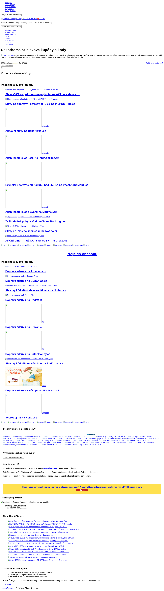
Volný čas (9, 44)
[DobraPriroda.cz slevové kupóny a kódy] (84, 443)
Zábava (8, 42)
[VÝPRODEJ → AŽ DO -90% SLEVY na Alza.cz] (27, 552)
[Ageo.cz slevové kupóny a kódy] (113, 436)
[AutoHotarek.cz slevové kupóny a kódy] (99, 443)
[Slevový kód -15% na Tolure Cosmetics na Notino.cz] (29, 532)
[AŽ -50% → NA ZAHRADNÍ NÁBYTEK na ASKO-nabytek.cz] (32, 529)
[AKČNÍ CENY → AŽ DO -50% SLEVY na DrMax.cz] (21, 236)
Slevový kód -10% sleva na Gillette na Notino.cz (35, 290)
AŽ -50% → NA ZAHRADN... (68, 529)
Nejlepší (8, 3)
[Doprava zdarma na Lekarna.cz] (21, 535)
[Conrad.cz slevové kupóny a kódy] (123, 436)
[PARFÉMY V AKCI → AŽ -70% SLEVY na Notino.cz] (29, 524)
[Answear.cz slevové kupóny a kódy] (79, 436)
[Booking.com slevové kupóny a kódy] (119, 440)
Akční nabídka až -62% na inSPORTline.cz (32, 157)
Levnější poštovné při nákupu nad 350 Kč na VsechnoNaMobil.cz (46, 184)
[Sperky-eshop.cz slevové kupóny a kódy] (36, 440)
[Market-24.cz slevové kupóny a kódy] (142, 438)
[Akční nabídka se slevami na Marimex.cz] (23, 207)
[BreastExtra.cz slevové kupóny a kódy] (48, 445)
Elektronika (9, 32)
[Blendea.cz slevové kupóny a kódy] (130, 438)
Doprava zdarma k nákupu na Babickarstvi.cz (34, 390)
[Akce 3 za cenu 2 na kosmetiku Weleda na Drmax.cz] (29, 521)
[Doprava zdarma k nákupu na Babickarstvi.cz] (23, 386)
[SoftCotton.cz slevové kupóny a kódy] (146, 436)
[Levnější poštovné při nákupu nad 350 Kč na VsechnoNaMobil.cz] (23, 180)
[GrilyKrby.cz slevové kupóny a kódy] (133, 436)
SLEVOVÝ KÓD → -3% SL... (64, 543)
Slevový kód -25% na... (59, 555)
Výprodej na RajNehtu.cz (21, 417)
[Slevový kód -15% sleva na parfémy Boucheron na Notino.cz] (32, 538)
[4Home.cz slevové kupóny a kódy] (58, 245)
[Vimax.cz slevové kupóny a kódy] (60, 445)
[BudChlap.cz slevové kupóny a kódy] (102, 436)
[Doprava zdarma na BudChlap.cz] (19, 276)
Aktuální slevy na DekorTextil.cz (25, 130)
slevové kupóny (50, 468)
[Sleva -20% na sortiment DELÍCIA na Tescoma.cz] (28, 549)
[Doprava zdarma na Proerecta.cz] (19, 267)
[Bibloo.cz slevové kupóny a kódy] (97, 440)
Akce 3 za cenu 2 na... (60, 521)
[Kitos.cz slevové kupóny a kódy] (74, 438)
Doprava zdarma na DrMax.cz (23, 299)
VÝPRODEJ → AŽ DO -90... (58, 552)
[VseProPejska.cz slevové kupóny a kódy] (50, 438)
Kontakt (8, 584)
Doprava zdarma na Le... (44, 535)
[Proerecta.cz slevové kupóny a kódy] (35, 445)
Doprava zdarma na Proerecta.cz (25, 271)
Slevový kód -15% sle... (57, 527)
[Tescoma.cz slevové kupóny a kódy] (77, 245)
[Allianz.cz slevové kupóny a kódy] (38, 438)
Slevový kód (52, 286)
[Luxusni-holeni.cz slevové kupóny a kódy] (11, 443)
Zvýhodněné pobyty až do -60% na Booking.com (36, 221)
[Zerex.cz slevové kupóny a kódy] (87, 245)
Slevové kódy (10, 7)
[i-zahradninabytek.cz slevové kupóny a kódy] (28, 443)
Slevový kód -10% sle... (59, 541)
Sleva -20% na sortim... (58, 549)
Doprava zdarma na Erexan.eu (24, 326)
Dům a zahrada (11, 34)
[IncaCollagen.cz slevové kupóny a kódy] (45, 443)
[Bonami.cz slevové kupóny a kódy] (83, 438)
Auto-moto (9, 40)
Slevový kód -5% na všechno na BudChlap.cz (34, 363)
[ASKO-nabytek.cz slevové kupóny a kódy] (71, 440)
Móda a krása (10, 30)
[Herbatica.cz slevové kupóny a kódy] (23, 440)
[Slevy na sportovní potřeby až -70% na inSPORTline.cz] (28, 99)
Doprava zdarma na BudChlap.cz (26, 280)
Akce (56, 90)
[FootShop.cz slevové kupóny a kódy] (19, 436)
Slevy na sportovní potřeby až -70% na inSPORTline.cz (40, 103)
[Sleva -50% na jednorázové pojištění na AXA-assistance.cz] (29, 90)
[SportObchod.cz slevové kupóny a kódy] (25, 438)
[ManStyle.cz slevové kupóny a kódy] (80, 445)
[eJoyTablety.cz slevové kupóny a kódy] (10, 440)
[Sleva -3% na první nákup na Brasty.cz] (24, 557)
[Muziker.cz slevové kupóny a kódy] (13, 245)
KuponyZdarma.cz (8, 588)
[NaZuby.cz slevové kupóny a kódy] (90, 436)
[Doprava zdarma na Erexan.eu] (23, 322)
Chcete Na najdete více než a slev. (82, 487)
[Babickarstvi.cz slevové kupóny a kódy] (86, 440)
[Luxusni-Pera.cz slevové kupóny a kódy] (93, 445)
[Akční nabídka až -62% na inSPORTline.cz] (23, 153)
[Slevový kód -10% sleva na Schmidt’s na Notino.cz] (28, 541)
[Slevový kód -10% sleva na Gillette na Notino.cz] (26, 286)
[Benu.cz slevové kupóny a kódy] (112, 438)
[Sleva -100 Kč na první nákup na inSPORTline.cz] (28, 560)
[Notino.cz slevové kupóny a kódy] (22, 245)
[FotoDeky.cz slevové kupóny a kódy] (59, 443)
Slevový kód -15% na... (60, 532)
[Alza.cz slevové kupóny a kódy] (40, 245)
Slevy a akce (10, 11)
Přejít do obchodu (82, 254)
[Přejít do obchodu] (7, 55)
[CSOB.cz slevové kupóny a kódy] (131, 440)
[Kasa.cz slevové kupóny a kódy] (4, 245)
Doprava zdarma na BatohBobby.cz (27, 354)
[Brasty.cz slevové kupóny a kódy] (107, 440)
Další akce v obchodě (154, 63)
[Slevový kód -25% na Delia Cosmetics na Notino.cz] (29, 555)
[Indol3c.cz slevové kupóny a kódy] (24, 445)
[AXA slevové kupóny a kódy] (59, 440)
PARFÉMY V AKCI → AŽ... (61, 524)
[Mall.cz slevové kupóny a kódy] (150, 443)
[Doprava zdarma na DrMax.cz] (18, 295)
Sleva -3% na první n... (49, 557)
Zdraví (7, 36)
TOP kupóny (10, 5)
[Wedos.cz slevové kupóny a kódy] (111, 443)
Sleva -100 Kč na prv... (58, 560)
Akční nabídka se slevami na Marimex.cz (31, 211)
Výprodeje (9, 9)
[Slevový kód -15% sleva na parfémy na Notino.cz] (28, 527)
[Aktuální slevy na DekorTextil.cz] (23, 126)
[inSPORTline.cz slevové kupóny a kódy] (10, 438)
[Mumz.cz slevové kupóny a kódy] (69, 445)
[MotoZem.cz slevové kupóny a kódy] (71, 443)
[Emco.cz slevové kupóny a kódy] (120, 438)
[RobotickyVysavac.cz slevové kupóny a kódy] (98, 438)
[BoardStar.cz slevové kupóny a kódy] (123, 443)
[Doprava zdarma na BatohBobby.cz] (23, 349)
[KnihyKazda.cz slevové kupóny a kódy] (143, 440)
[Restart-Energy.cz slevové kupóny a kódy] (11, 445)
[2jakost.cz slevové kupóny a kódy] (154, 438)
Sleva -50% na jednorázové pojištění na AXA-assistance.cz (42, 94)
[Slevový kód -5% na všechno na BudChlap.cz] (24, 359)
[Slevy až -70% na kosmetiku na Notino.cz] (22, 226)
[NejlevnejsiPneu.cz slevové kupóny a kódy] (137, 443)
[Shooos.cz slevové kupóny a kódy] (64, 438)
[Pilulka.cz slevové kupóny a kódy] (32, 245)
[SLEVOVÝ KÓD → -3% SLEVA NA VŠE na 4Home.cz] (30, 543)
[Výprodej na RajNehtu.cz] (23, 413)
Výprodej (54, 99)
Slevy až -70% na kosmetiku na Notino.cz (31, 230)
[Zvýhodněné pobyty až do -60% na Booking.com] (25, 217)
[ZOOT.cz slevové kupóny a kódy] (67, 245)
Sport (7, 38)
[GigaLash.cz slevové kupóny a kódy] (50, 440)
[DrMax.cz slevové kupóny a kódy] (48, 245)
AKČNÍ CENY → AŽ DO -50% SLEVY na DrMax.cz (36, 240)
